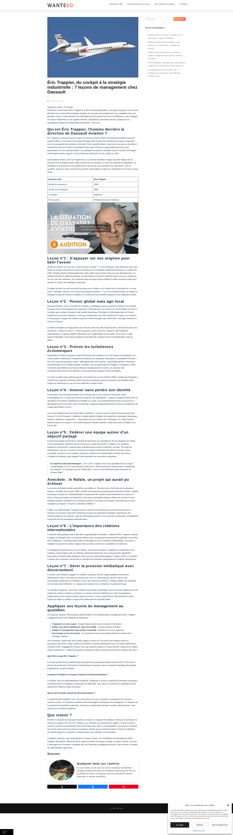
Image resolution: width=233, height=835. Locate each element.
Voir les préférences (220, 825)
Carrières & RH (116, 4)
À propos (183, 4)
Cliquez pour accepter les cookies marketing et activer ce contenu (93, 228)
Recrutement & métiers (164, 4)
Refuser (200, 825)
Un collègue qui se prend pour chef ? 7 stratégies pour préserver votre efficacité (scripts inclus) (164, 73)
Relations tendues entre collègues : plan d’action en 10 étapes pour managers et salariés (164, 45)
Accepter (179, 825)
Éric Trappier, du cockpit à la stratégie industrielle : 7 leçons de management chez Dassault (92, 87)
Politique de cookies (198, 830)
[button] (228, 805)
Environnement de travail (139, 4)
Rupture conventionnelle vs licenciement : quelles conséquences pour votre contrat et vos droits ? (165, 55)
